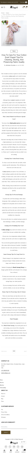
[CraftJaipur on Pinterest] (14, 446)
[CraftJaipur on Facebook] (6, 446)
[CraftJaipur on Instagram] (18, 446)
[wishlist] (23, 7)
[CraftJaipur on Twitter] (10, 446)
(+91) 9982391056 (5, 370)
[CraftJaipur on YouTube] (22, 446)
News (14, 51)
